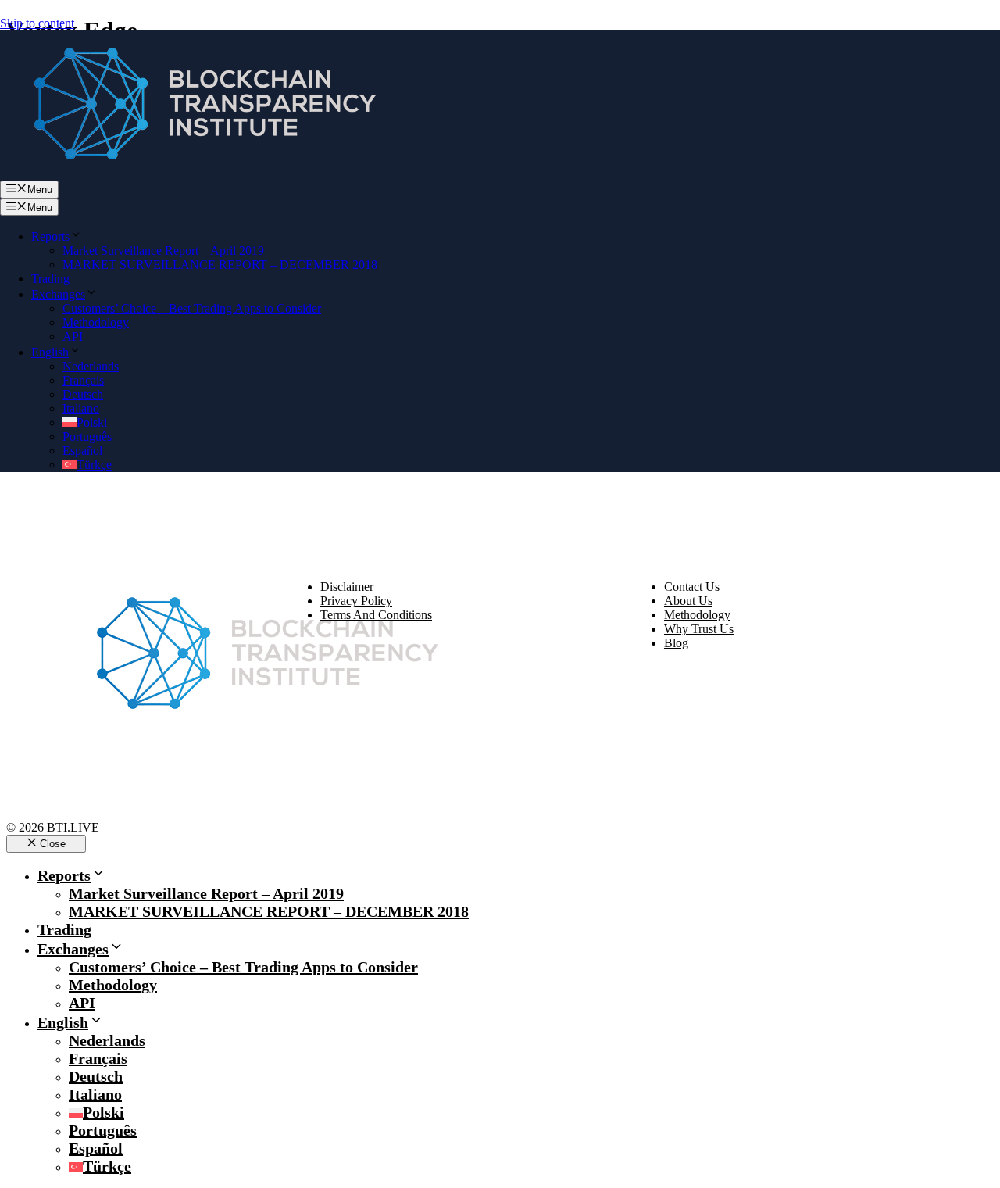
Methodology (95, 322)
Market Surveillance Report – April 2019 (163, 250)
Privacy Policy (356, 600)
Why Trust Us (699, 628)
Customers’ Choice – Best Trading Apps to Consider (191, 308)
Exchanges (58, 294)
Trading (50, 278)
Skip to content (37, 23)
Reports (50, 236)
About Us (688, 600)
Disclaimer (346, 586)
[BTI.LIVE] (195, 173)
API (72, 336)
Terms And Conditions (376, 614)
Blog (676, 642)
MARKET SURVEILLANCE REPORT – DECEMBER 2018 (219, 264)
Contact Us (692, 586)
